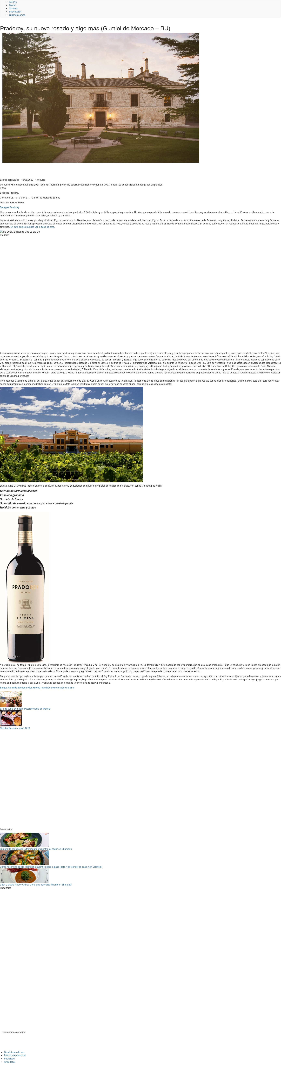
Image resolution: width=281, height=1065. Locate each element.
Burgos (3, 687)
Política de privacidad (15, 1055)
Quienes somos (17, 14)
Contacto (13, 8)
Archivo (13, 1)
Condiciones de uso (14, 1052)
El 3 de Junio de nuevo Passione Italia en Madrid (25, 708)
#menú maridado (42, 687)
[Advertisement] (79, 170)
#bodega (22, 687)
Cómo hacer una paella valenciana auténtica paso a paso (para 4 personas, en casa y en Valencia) (51, 866)
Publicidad (9, 1058)
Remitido (12, 687)
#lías (29, 687)
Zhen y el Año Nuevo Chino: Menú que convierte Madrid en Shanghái (36, 884)
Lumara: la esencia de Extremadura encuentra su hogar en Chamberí (36, 848)
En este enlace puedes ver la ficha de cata (32, 226)
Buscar (12, 5)
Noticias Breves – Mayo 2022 (15, 728)
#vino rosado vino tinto (62, 687)
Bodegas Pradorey (9, 207)
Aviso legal (9, 1061)
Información (15, 11)
